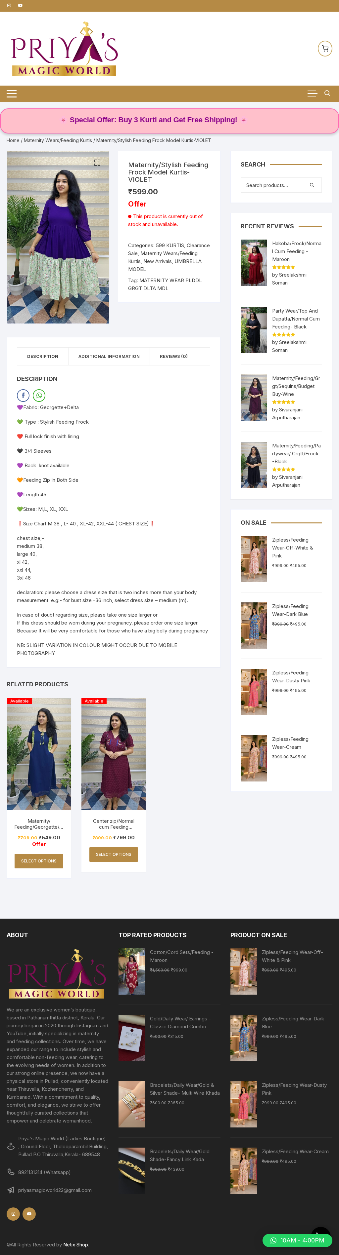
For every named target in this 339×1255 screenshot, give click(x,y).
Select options (39, 860)
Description (42, 356)
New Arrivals (157, 261)
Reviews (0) (174, 356)
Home (13, 140)
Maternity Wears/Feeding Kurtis (58, 140)
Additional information (109, 356)
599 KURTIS (170, 245)
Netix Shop (75, 1244)
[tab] (43, 356)
